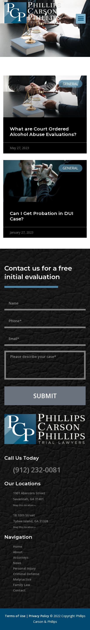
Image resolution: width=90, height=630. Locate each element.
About (17, 552)
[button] (81, 19)
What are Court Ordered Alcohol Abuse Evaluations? (43, 131)
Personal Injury (24, 568)
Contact (19, 590)
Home (17, 546)
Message (14, 348)
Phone (11, 312)
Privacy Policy (39, 616)
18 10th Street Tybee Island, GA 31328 (30, 521)
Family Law (21, 585)
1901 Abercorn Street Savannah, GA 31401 (29, 499)
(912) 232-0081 (37, 469)
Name (11, 295)
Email (10, 330)
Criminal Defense (26, 574)
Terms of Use (15, 616)
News (17, 563)
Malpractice (22, 579)
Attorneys (20, 557)
